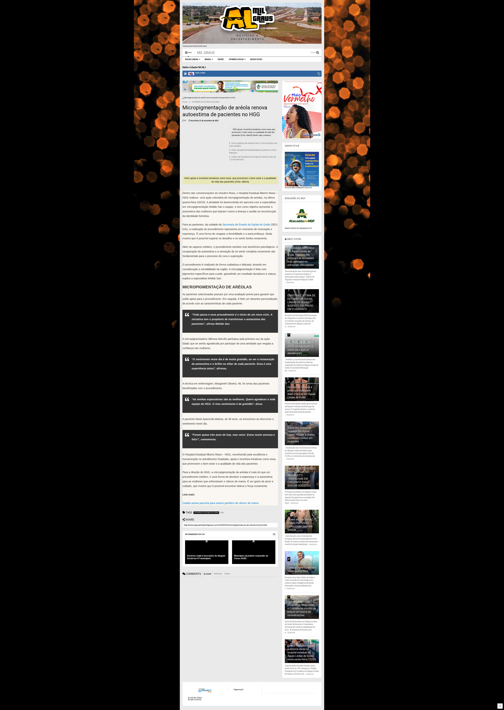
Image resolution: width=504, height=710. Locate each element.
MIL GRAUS (205, 53)
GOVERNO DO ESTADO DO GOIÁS (205, 102)
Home (184, 102)
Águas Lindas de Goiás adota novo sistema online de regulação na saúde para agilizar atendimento (300, 346)
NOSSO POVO (256, 59)
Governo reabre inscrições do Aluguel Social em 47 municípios (206, 557)
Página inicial (238, 690)
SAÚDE (221, 59)
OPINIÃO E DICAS (236, 59)
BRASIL (208, 59)
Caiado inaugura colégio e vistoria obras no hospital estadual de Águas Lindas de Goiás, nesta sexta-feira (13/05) (301, 652)
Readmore (290, 282)
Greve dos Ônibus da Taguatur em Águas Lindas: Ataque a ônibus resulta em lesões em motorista (301, 434)
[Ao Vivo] (185, 73)
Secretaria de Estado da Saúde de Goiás (246, 224)
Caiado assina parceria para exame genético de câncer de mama (220, 503)
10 (289, 640)
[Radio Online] (318, 74)
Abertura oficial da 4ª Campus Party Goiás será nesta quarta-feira (301, 568)
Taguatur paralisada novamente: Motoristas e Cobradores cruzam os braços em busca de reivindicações (301, 608)
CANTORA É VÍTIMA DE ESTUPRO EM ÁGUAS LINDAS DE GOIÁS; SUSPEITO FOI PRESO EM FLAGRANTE (301, 302)
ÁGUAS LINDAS (191, 59)
